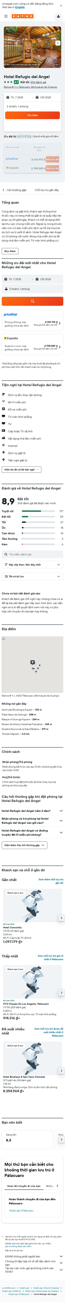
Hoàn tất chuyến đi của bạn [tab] (24, 1186)
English (20, 7)
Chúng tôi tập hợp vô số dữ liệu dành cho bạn (30, 1262)
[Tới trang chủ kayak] (22, 16)
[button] (61, 5)
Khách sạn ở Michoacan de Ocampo (42, 1291)
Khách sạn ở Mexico (11, 1291)
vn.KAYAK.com (8, 1288)
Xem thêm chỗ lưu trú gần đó (51, 881)
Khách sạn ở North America (46, 1288)
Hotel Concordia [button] (12, 927)
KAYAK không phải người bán (22, 1256)
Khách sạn (24, 1288)
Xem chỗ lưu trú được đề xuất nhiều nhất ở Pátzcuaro (48, 1032)
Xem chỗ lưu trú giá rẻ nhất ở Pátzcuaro (50, 957)
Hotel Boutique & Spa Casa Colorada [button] (24, 1076)
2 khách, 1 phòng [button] (17, 106)
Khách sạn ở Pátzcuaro (21, 1210)
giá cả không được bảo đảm (18, 1246)
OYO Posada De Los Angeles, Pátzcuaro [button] (26, 1003)
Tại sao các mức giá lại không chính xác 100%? (29, 1269)
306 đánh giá (38, 82)
